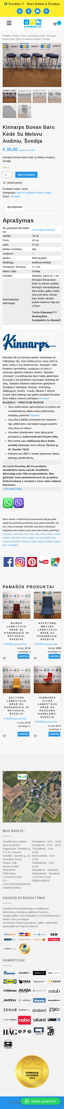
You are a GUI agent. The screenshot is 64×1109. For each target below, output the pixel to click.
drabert (31, 538)
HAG (31, 534)
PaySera (35, 415)
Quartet (56, 541)
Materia (42, 541)
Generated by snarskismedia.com (32, 569)
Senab (6, 541)
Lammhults (17, 534)
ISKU (24, 538)
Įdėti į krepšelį (26, 174)
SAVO (57, 534)
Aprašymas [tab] (14, 207)
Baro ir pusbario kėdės (33, 35)
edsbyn (34, 541)
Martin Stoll (49, 538)
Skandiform (15, 541)
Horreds (39, 538)
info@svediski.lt (41, 880)
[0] (55, 24)
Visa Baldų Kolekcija (43, 229)
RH (26, 534)
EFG (5, 545)
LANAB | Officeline (12, 538)
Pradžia (6, 35)
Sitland (50, 534)
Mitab (49, 541)
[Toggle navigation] (9, 23)
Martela (26, 541)
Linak (43, 534)
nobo (36, 534)
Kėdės (16, 35)
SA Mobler (13, 545)
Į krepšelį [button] (23, 656)
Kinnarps (15, 196)
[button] (12, 183)
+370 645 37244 (41, 877)
